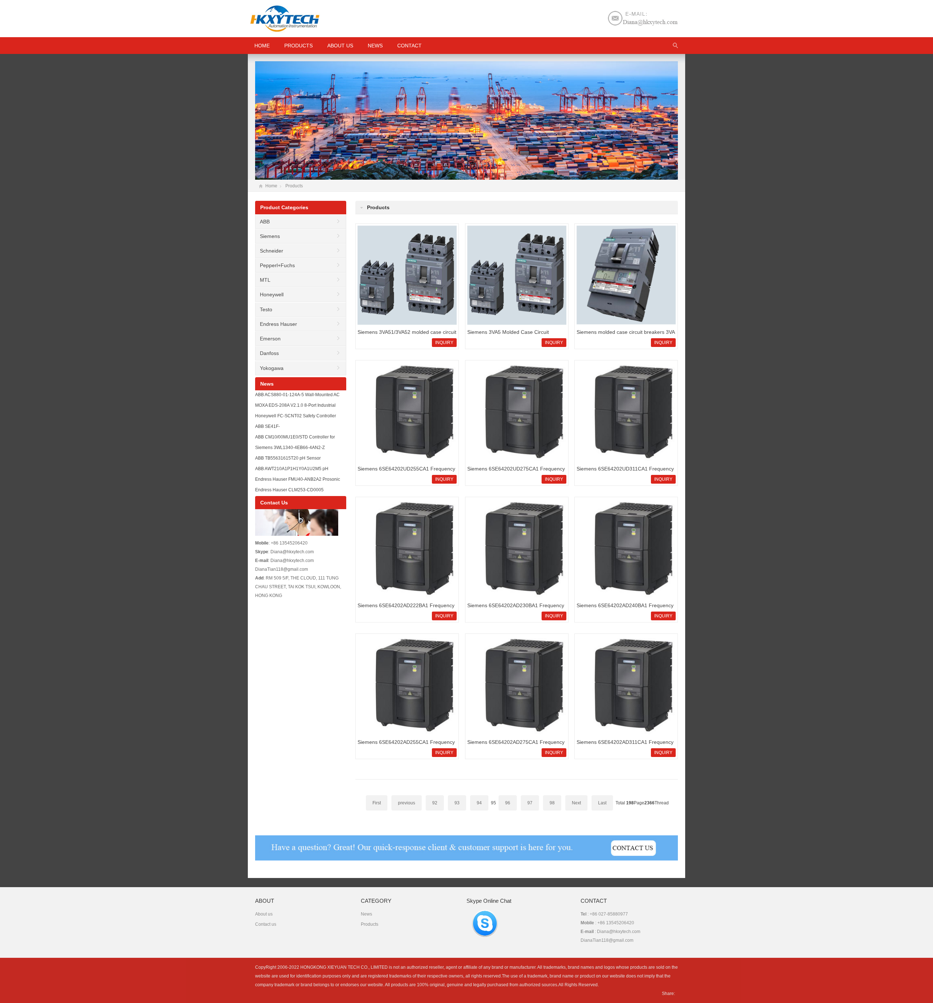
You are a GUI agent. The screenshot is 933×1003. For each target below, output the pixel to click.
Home (271, 185)
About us (340, 45)
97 (529, 802)
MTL (265, 280)
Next (576, 802)
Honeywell (272, 294)
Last (602, 802)
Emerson (270, 339)
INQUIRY (444, 342)
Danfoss (269, 353)
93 (457, 802)
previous (406, 802)
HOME (262, 45)
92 (434, 802)
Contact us (265, 924)
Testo (266, 309)
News (375, 45)
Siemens (270, 236)
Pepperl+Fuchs (277, 265)
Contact (409, 45)
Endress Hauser (278, 324)
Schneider (271, 251)
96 (507, 802)
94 (479, 802)
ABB (265, 222)
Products (298, 45)
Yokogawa (272, 368)
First (376, 802)
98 (552, 802)
